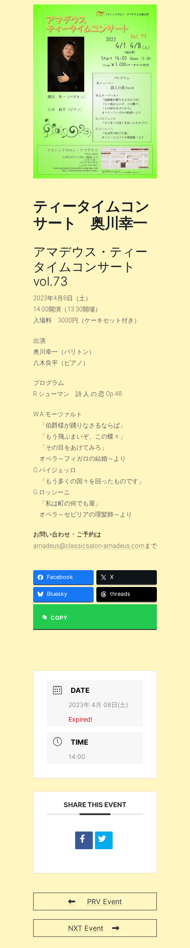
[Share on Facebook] (84, 840)
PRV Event (104, 901)
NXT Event (85, 928)
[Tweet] (104, 840)
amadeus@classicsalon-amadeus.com (88, 545)
